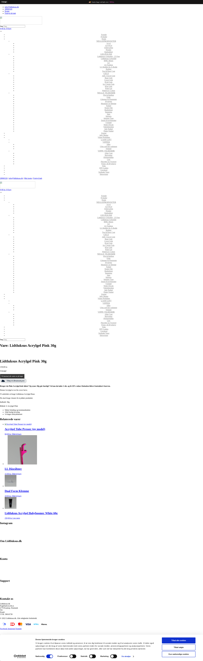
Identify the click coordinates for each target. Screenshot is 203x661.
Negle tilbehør (106, 93)
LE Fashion (108, 65)
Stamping (108, 112)
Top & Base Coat (108, 71)
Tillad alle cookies (178, 640)
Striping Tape (109, 118)
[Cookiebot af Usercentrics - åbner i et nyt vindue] (20, 656)
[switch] (73, 656)
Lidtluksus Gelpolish (108, 59)
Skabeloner (108, 110)
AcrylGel (108, 46)
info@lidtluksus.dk (16, 178)
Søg (1, 26)
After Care (109, 153)
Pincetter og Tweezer (108, 162)
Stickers (108, 116)
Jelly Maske (104, 135)
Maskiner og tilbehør (108, 104)
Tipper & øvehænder (108, 120)
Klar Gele (108, 86)
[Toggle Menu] (1, 31)
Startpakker (108, 52)
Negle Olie (109, 108)
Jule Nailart (108, 129)
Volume (108, 149)
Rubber (108, 69)
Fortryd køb (37, 178)
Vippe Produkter (104, 137)
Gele (106, 73)
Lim (108, 160)
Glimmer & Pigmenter (108, 99)
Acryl (108, 43)
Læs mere (16, 518)
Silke (108, 144)
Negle (104, 39)
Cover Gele (108, 80)
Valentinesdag (108, 127)
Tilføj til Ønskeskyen (15, 381)
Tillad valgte (179, 647)
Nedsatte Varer (103, 172)
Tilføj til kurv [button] (16, 434)
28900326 (4, 178)
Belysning (108, 155)
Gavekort (103, 170)
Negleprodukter (106, 41)
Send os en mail (6, 594)
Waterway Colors (108, 91)
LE (108, 63)
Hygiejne (108, 101)
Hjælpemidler (108, 157)
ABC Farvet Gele (108, 76)
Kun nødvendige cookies (179, 654)
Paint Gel (108, 88)
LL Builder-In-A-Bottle (108, 67)
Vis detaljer (126, 656)
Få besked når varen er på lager (12, 376)
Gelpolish (106, 54)
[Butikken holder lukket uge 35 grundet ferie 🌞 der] (76, 530)
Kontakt (3, 554)
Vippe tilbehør (106, 151)
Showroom (104, 174)
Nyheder (104, 37)
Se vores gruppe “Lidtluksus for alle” (13, 590)
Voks (104, 166)
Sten (108, 114)
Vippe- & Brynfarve (108, 164)
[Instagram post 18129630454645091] (25, 529)
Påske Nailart (108, 131)
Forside (104, 35)
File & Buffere (108, 95)
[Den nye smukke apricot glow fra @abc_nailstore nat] (127, 530)
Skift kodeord (5, 572)
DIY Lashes (103, 168)
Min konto (28, 178)
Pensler (108, 50)
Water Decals (108, 125)
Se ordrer (3, 568)
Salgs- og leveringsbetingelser (11, 550)
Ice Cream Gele (108, 84)
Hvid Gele (108, 82)
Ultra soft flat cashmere (108, 147)
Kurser (103, 133)
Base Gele (108, 78)
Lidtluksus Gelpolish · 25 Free (108, 56)
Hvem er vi (4, 546)
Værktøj (108, 123)
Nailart (108, 106)
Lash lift (106, 139)
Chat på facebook (6, 586)
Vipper (106, 142)
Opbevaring (108, 48)
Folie (108, 97)
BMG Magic (108, 61)
